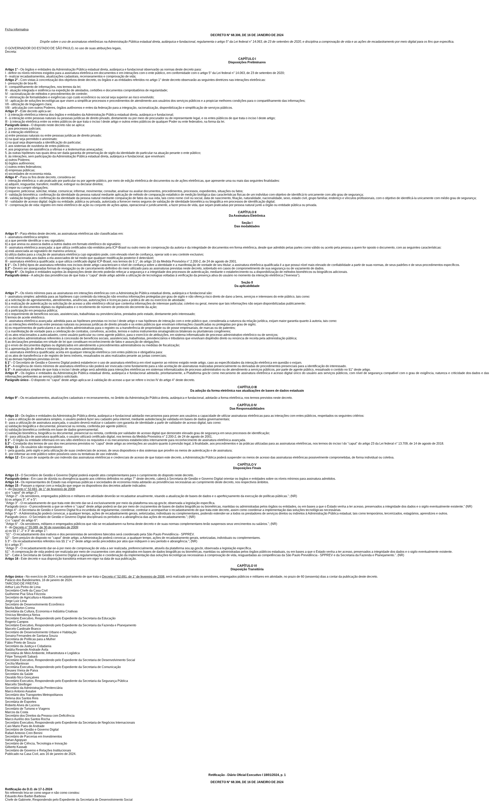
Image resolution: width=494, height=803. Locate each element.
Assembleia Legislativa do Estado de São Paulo (247, 14)
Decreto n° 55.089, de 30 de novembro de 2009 (45, 527)
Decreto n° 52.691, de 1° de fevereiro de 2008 (44, 489)
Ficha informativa (17, 29)
